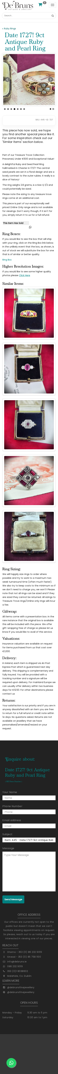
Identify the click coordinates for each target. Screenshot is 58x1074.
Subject (7, 834)
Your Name (9, 792)
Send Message (13, 899)
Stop (53, 109)
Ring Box (7, 259)
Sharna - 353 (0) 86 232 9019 (24, 952)
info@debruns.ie (17, 961)
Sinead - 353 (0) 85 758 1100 (24, 956)
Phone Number (12, 806)
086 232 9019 (15, 966)
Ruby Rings (10, 28)
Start (51, 109)
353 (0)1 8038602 (17, 971)
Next (50, 79)
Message (8, 848)
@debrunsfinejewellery (20, 987)
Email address (11, 820)
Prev (7, 79)
